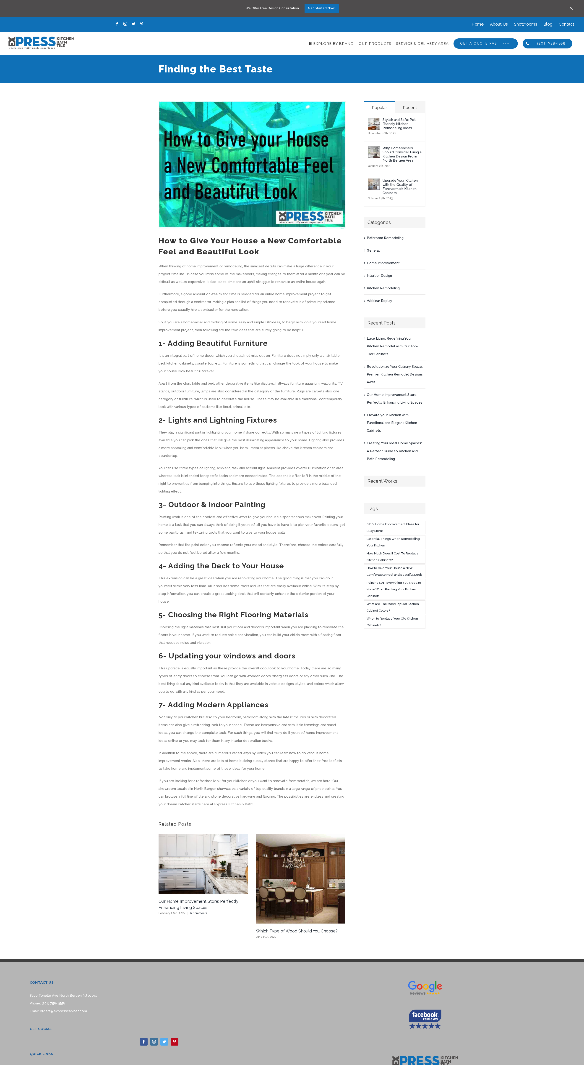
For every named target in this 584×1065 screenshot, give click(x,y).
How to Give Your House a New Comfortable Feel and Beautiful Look (394, 571)
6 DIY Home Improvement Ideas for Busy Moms (393, 527)
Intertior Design (379, 276)
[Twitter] (164, 1042)
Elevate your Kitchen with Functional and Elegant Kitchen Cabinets (392, 423)
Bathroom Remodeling (385, 238)
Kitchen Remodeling (383, 288)
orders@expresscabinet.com (63, 1011)
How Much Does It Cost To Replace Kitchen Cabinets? (393, 556)
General (373, 250)
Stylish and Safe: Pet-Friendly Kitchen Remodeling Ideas (400, 124)
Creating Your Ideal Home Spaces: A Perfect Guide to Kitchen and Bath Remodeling (394, 451)
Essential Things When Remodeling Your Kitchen (393, 542)
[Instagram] (154, 1042)
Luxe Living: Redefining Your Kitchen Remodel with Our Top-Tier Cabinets (392, 346)
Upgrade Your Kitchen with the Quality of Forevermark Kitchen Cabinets (400, 186)
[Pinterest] (174, 1042)
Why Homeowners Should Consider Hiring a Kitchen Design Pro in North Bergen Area (402, 154)
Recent (410, 107)
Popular (379, 107)
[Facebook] (144, 1042)
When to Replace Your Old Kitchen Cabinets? (392, 622)
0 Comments (198, 913)
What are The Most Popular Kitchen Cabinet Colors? (393, 607)
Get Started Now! (321, 8)
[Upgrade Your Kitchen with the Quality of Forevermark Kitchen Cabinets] (374, 182)
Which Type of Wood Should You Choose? (297, 931)
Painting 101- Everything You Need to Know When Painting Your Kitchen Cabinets (394, 589)
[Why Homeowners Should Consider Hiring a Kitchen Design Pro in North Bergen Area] (374, 150)
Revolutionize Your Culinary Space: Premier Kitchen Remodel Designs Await (395, 374)
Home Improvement (383, 263)
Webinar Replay (379, 301)
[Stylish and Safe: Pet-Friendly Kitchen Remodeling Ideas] (374, 122)
